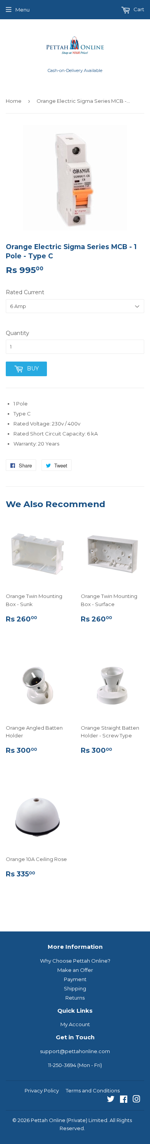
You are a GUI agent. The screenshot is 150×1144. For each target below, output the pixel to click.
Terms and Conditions (93, 1090)
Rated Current (25, 292)
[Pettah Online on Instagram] (136, 1100)
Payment (75, 979)
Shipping (75, 988)
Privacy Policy (42, 1090)
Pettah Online (48, 1120)
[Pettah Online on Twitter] (111, 1100)
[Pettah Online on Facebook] (124, 1100)
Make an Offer (75, 970)
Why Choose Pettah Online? (75, 961)
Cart (138, 9)
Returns (75, 998)
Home (14, 101)
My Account (75, 1024)
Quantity (17, 333)
